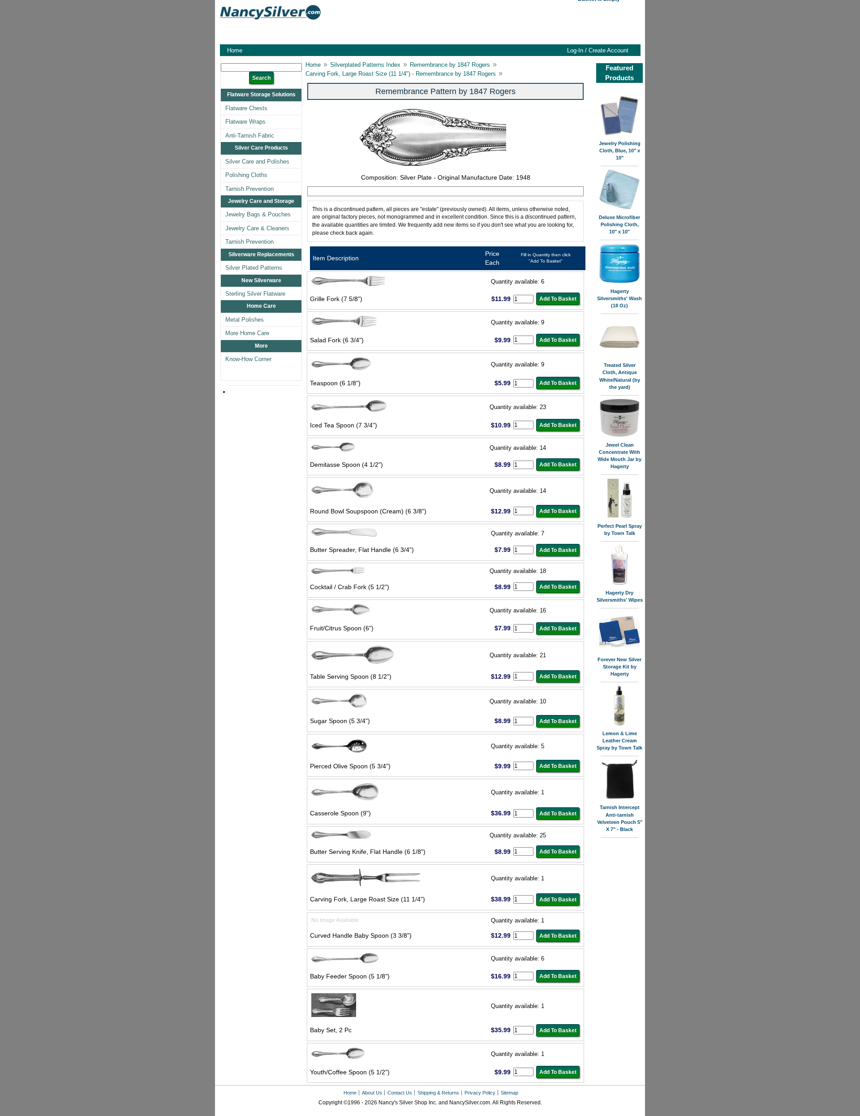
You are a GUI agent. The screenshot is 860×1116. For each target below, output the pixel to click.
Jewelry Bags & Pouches (258, 214)
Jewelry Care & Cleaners (257, 228)
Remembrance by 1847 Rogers (450, 64)
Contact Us (399, 1092)
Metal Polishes (244, 319)
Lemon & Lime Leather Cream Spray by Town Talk (619, 740)
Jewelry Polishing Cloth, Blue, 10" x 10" (620, 150)
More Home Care (247, 333)
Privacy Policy (479, 1092)
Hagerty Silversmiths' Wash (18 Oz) (619, 298)
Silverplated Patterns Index (365, 64)
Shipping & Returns (438, 1092)
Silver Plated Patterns (253, 267)
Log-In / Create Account (597, 50)
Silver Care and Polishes (257, 161)
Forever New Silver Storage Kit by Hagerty (619, 666)
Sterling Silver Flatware (255, 293)
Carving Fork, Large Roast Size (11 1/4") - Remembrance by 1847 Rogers (400, 73)
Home (234, 50)
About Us (372, 1092)
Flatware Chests (246, 108)
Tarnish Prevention (249, 188)
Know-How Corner (248, 359)
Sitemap (509, 1092)
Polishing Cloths (246, 175)
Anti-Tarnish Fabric (249, 135)
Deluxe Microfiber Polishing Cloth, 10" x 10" (619, 224)
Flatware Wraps (245, 121)
